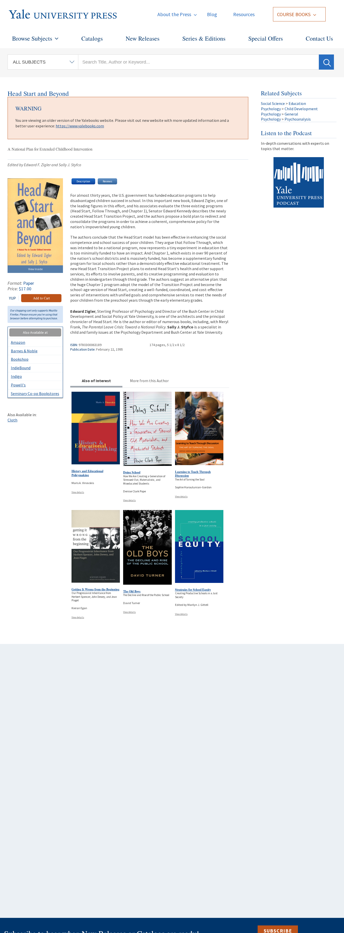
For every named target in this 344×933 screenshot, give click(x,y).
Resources (244, 14)
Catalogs (92, 38)
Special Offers (265, 38)
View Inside (35, 269)
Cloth (12, 419)
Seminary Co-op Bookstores (35, 393)
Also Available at (35, 332)
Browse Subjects (32, 38)
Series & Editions (203, 38)
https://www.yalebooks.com (80, 125)
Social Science (273, 103)
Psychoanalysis (298, 119)
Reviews (107, 181)
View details (78, 492)
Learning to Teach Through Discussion (193, 474)
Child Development (301, 108)
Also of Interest (96, 380)
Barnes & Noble (24, 350)
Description (83, 181)
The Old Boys (132, 591)
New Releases (142, 38)
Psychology (271, 108)
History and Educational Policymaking (87, 473)
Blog (212, 14)
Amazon (18, 342)
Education (297, 103)
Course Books (294, 14)
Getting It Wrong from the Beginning (95, 589)
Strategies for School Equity (193, 589)
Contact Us (319, 38)
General (291, 114)
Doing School (131, 472)
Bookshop (19, 359)
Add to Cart (41, 298)
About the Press (174, 14)
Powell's (18, 384)
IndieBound (20, 367)
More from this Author (149, 380)
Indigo (16, 376)
